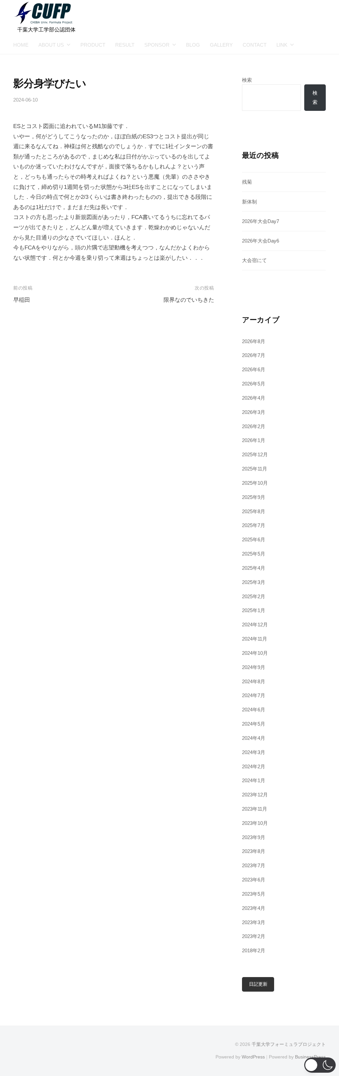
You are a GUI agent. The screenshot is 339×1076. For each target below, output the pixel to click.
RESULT (124, 45)
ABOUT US (51, 45)
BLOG (193, 45)
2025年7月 (253, 525)
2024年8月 (253, 681)
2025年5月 (253, 554)
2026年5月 (253, 383)
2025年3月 (253, 582)
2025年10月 (255, 483)
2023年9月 (253, 837)
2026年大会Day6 (260, 241)
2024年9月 (253, 667)
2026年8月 (253, 341)
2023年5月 (253, 894)
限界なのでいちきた (189, 300)
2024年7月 (253, 695)
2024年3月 (253, 752)
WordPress (253, 1056)
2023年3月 (253, 922)
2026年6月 (253, 369)
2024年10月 (255, 653)
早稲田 (21, 300)
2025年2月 (253, 596)
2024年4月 (253, 738)
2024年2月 (253, 766)
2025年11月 (254, 468)
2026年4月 (253, 398)
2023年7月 (253, 865)
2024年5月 (253, 724)
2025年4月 (253, 568)
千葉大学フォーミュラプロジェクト (289, 1044)
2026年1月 (253, 440)
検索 (247, 80)
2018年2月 (253, 950)
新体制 (249, 201)
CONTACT (254, 45)
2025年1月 (253, 610)
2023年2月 (253, 936)
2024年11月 (254, 639)
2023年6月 (253, 879)
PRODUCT (92, 45)
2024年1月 (253, 780)
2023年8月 (253, 851)
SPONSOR (157, 45)
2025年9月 (253, 497)
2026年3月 (253, 412)
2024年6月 (253, 709)
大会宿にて (254, 260)
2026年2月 (253, 426)
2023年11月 (254, 809)
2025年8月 (253, 511)
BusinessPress (310, 1056)
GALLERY (221, 45)
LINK (281, 45)
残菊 (247, 182)
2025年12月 (255, 454)
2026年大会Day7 (260, 221)
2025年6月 (253, 539)
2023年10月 (255, 823)
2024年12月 (255, 624)
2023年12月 (255, 794)
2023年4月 (253, 908)
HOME (20, 45)
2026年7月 (253, 355)
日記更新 (258, 984)
